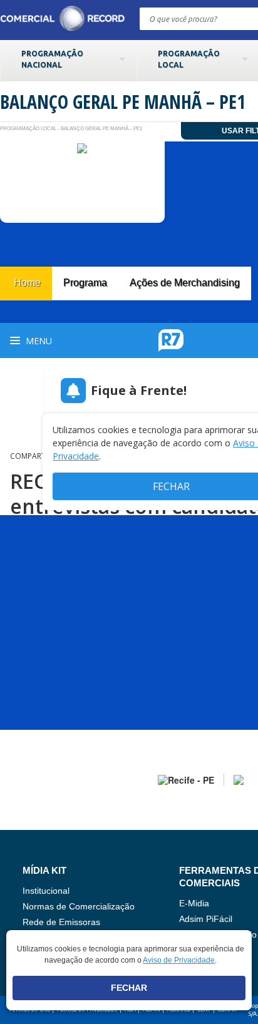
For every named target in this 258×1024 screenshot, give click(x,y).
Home (27, 282)
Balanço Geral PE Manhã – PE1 (122, 102)
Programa (85, 282)
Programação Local (189, 58)
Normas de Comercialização (79, 906)
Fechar (129, 988)
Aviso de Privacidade (179, 960)
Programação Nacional (52, 58)
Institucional (46, 891)
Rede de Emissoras (61, 922)
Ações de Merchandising (185, 282)
